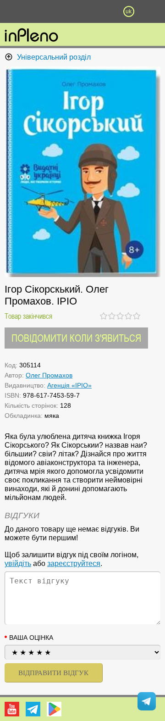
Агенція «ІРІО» (69, 385)
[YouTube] (12, 709)
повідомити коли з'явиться (76, 338)
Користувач (82, 11)
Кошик (105, 11)
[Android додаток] (54, 709)
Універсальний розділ (54, 57)
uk (129, 11)
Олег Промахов (49, 375)
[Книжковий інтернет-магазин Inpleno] (31, 36)
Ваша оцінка (31, 637)
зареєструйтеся (73, 563)
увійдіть (18, 563)
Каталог (12, 11)
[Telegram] (33, 709)
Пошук (59, 11)
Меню (36, 11)
